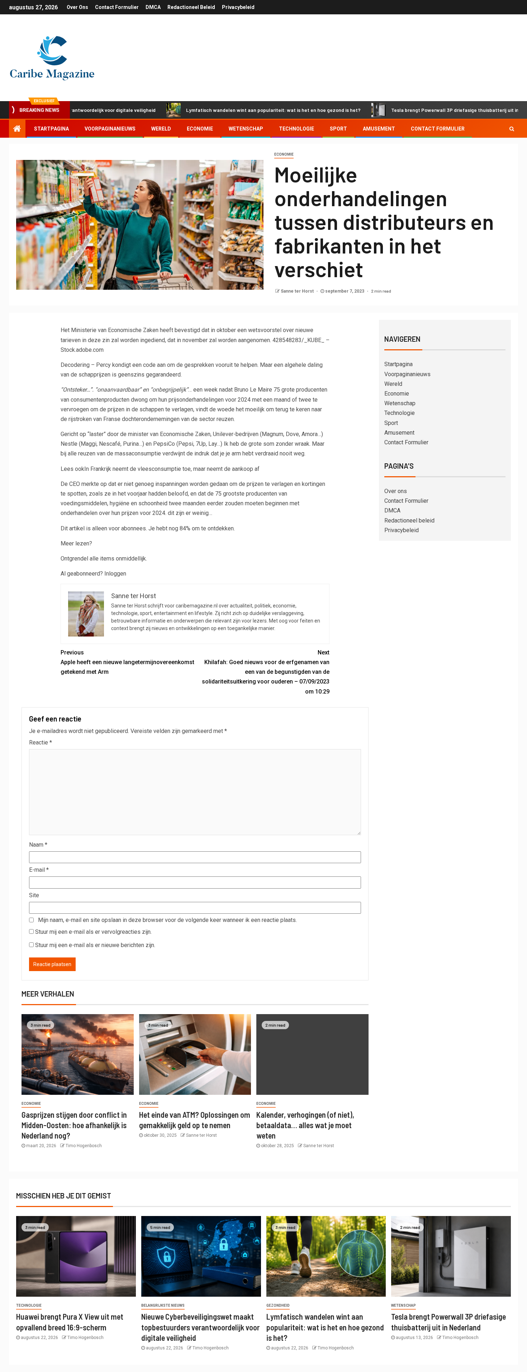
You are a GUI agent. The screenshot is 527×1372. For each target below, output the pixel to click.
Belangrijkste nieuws (163, 1305)
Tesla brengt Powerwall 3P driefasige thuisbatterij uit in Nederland (424, 110)
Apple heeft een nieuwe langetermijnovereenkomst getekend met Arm (127, 662)
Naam (38, 844)
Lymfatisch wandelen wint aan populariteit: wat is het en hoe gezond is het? (230, 110)
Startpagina (51, 129)
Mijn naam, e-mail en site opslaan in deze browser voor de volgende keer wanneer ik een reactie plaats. (167, 920)
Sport (338, 129)
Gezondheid (278, 1305)
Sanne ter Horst (298, 291)
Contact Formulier (117, 7)
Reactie (40, 742)
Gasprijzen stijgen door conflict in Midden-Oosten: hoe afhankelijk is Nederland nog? (74, 1125)
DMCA (153, 7)
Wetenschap (246, 129)
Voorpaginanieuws (110, 129)
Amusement (379, 129)
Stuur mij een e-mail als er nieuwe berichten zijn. (95, 945)
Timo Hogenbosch (84, 1145)
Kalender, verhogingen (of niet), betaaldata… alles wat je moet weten (305, 1125)
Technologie (296, 129)
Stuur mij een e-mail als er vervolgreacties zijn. (93, 931)
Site (34, 895)
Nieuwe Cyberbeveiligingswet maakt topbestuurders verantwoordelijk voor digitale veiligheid (200, 1327)
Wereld (161, 129)
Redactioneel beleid (191, 7)
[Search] (511, 129)
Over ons (77, 7)
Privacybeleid (238, 7)
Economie (200, 129)
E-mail (39, 869)
